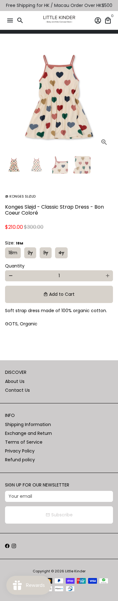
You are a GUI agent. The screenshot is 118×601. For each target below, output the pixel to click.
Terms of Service (23, 442)
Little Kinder (75, 571)
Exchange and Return (28, 433)
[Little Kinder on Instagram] (14, 546)
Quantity (15, 266)
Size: (14, 243)
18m (12, 253)
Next (107, 97)
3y (45, 253)
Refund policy (20, 460)
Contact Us (17, 390)
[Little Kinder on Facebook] (7, 546)
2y (30, 253)
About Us (15, 381)
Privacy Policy (20, 451)
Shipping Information (28, 424)
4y (61, 253)
